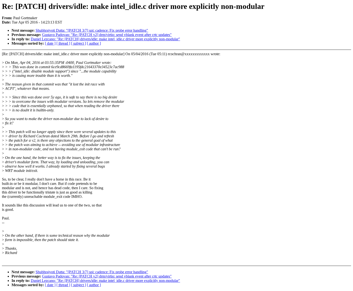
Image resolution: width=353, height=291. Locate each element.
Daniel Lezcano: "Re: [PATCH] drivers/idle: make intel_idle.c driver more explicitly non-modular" (105, 39)
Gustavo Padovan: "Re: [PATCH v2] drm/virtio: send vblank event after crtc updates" (107, 35)
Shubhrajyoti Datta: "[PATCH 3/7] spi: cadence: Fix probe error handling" (92, 30)
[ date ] (50, 43)
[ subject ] (78, 43)
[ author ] (94, 43)
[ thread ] (63, 43)
